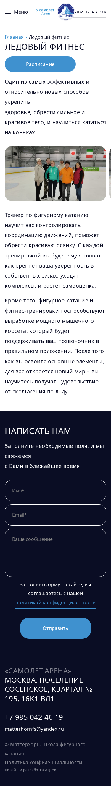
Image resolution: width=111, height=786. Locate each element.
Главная (14, 37)
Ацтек (50, 769)
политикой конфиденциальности (55, 602)
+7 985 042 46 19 (34, 717)
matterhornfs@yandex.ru (34, 729)
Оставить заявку (86, 11)
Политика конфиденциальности (43, 762)
